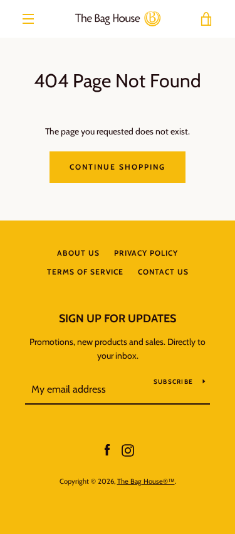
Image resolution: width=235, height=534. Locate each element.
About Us (78, 253)
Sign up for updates (117, 318)
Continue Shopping (117, 167)
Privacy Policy (146, 253)
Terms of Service (85, 271)
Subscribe (173, 382)
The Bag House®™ (146, 481)
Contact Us (163, 271)
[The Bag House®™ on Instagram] (128, 449)
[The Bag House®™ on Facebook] (107, 449)
